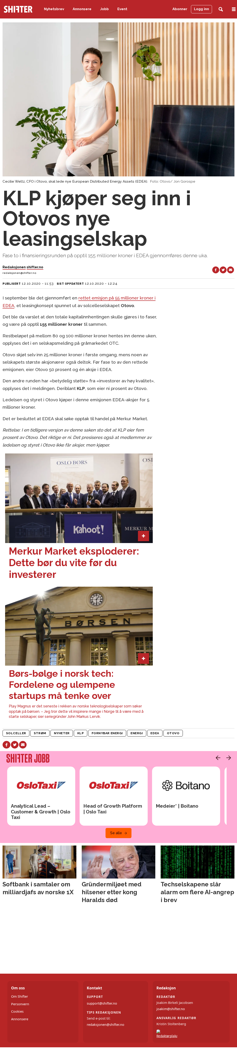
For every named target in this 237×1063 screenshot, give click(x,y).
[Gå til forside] (18, 9)
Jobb (104, 9)
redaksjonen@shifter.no (105, 1024)
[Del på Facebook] (215, 269)
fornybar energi (107, 733)
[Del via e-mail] (230, 269)
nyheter (62, 733)
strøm (40, 733)
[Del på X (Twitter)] (223, 269)
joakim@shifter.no (170, 1009)
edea (154, 733)
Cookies (17, 1011)
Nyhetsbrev (54, 9)
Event (122, 9)
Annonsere (82, 9)
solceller (16, 733)
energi (137, 733)
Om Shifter (19, 996)
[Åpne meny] (234, 9)
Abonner (179, 9)
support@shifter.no (102, 1003)
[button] (216, 757)
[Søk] (220, 9)
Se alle (116, 833)
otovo (173, 733)
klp (80, 733)
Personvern (20, 1004)
